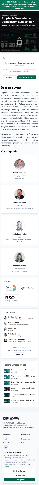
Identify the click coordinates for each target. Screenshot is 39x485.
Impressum (25, 439)
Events (5, 439)
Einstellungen (21, 471)
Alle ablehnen (19, 475)
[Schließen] (37, 5)
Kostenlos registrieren (27, 77)
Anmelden (9, 77)
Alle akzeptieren (20, 480)
